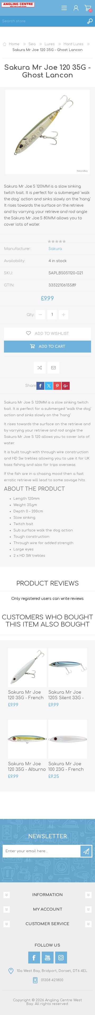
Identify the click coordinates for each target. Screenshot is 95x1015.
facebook (40, 386)
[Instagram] (61, 957)
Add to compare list (40, 368)
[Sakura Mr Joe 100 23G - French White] (67, 739)
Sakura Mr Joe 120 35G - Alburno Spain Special (27, 769)
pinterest (57, 386)
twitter (49, 386)
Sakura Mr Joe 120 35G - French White (26, 698)
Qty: (31, 315)
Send (86, 851)
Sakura (55, 249)
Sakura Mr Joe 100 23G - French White (66, 769)
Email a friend (53, 368)
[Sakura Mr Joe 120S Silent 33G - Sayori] (67, 667)
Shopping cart (88, 8)
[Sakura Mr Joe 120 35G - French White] (27, 667)
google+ (66, 386)
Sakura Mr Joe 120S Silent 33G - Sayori (66, 698)
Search (89, 21)
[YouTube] (48, 957)
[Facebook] (34, 957)
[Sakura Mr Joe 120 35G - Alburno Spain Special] (27, 739)
